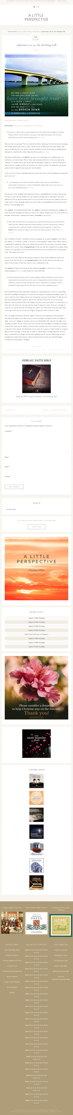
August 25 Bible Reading (36, 626)
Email (7, 467)
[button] (12, 923)
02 (32, 950)
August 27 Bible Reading (36, 618)
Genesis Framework (42, 1111)
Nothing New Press (61, 955)
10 (35, 959)
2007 (27, 1069)
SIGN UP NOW (36, 526)
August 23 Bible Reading (36, 638)
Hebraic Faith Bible (60, 966)
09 (47, 956)
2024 (27, 962)
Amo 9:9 (45, 152)
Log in (60, 1111)
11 (36, 959)
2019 (27, 994)
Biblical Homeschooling (61, 971)
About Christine (12, 976)
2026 (27, 950)
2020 (27, 987)
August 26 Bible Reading (36, 622)
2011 (26, 1044)
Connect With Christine (12, 982)
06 (41, 950)
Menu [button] (38, 7)
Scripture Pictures (12, 955)
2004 (28, 1088)
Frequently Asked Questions (12, 971)
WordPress (53, 1111)
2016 (27, 1013)
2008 (27, 1063)
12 (38, 959)
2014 (27, 1025)
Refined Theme (28, 1111)
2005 (27, 1082)
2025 (27, 956)
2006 (28, 1075)
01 (30, 950)
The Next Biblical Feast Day (12, 960)
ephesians (36, 50)
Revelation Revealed (61, 960)
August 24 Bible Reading (36, 630)
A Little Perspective (36, 17)
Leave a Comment (36, 346)
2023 (27, 969)
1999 (27, 1094)
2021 (27, 981)
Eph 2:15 (31, 187)
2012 (27, 1038)
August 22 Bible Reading (36, 642)
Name (7, 457)
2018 (27, 1000)
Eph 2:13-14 (41, 137)
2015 (27, 1019)
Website (7, 476)
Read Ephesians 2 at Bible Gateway (16, 120)
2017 (27, 1006)
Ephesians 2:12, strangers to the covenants (28, 126)
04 (36, 950)
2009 (28, 1056)
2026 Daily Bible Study (12, 950)
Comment (8, 431)
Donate (12, 992)
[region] (12, 923)
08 (45, 950)
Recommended (12, 987)
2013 (27, 1031)
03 (34, 950)
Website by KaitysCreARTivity (48, 1110)
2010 (27, 1050)
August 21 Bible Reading (36, 646)
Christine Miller (32, 1110)
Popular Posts (12, 966)
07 (43, 950)
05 (38, 950)
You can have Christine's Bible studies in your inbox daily (36, 520)
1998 (27, 1100)
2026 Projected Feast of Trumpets (36, 634)
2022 (27, 975)
